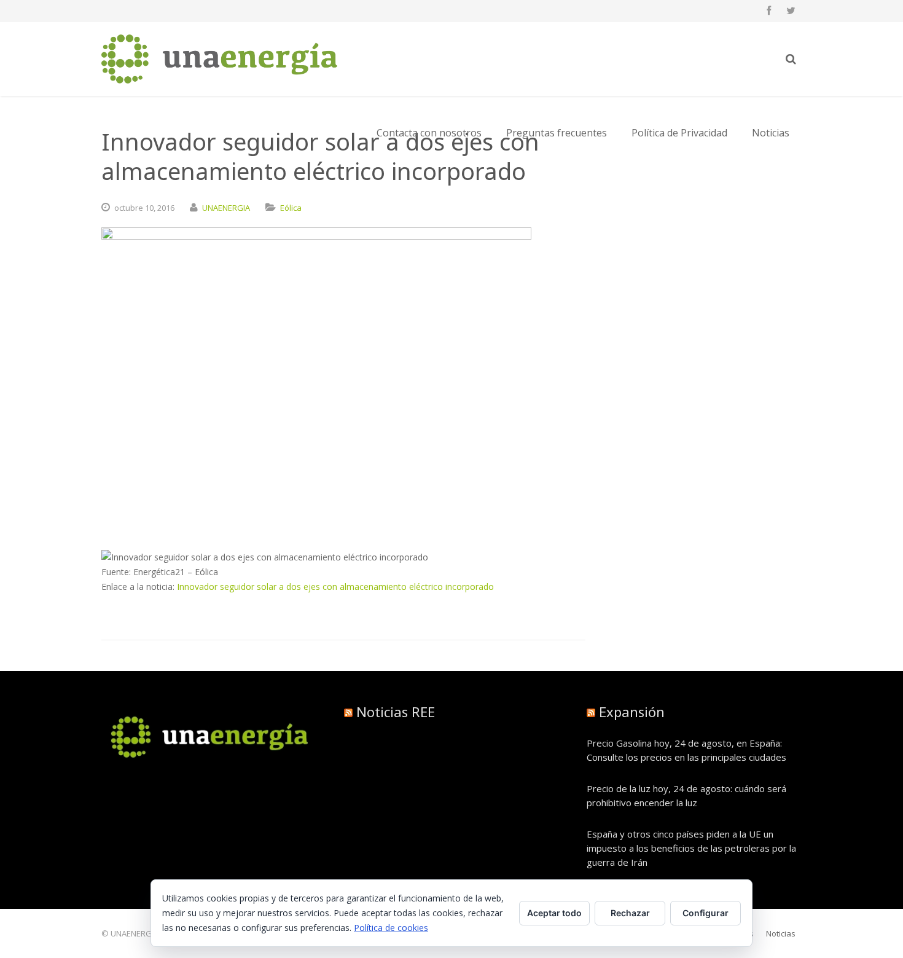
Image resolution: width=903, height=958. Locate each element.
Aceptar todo (554, 913)
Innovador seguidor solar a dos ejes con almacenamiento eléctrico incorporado (335, 586)
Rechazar (630, 913)
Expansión (632, 711)
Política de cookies (391, 927)
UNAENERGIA (226, 207)
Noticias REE (395, 711)
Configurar (705, 913)
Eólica (291, 207)
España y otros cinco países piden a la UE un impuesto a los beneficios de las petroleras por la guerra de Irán (691, 848)
